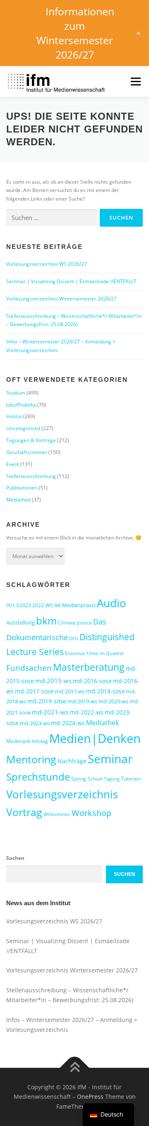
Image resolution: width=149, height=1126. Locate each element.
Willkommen (56, 814)
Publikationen (21, 487)
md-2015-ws (53, 681)
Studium (15, 392)
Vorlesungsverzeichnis (62, 794)
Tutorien (130, 778)
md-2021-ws (50, 712)
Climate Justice (75, 622)
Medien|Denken (95, 738)
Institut (14, 416)
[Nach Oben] (74, 1067)
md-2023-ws (35, 723)
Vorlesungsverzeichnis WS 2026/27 (46, 263)
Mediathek (18, 499)
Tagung (112, 779)
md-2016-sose (92, 681)
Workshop (91, 812)
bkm (46, 620)
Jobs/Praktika (21, 404)
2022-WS (42, 605)
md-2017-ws (70, 691)
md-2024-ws (68, 723)
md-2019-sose (46, 701)
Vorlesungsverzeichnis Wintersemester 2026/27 (61, 298)
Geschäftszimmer (26, 452)
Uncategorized (23, 428)
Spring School (87, 778)
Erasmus (75, 653)
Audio (111, 603)
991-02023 (18, 605)
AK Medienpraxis (75, 605)
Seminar (110, 758)
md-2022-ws (86, 712)
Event (12, 464)
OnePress (90, 1096)
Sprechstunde (38, 776)
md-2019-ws (82, 701)
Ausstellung (20, 622)
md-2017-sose (34, 691)
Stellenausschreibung (31, 476)
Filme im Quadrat (105, 653)
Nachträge (72, 761)
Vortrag (24, 812)
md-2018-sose (105, 691)
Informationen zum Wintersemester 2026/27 (75, 33)
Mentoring (31, 759)
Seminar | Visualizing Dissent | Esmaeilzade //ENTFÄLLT (71, 281)
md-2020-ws (113, 701)
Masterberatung (89, 667)
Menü (135, 81)
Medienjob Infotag (27, 741)
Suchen (15, 857)
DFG (73, 638)
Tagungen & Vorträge (31, 440)
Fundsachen (29, 667)
